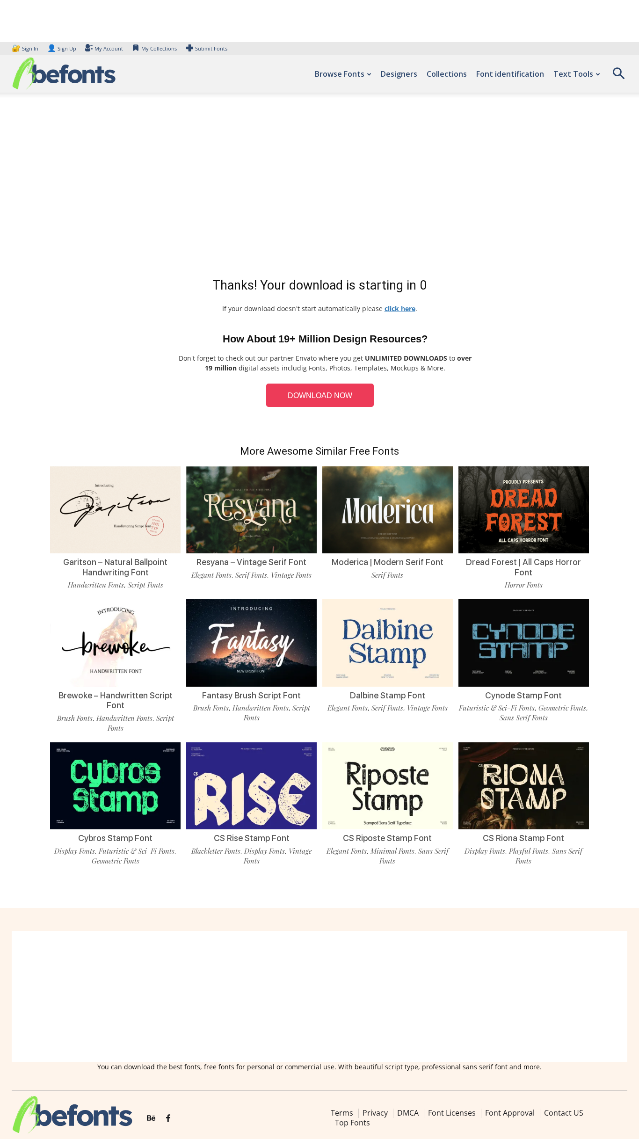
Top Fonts (352, 1122)
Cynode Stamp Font (523, 695)
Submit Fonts (211, 48)
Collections (447, 74)
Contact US (563, 1113)
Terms (342, 1113)
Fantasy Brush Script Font (251, 695)
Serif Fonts (251, 575)
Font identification (510, 74)
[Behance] (151, 1118)
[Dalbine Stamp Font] (387, 642)
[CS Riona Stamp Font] (523, 785)
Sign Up (61, 48)
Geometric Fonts (562, 707)
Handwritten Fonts (96, 584)
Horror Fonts (524, 584)
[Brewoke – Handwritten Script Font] (115, 642)
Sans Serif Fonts (524, 717)
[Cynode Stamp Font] (523, 642)
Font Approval (510, 1113)
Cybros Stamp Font (115, 838)
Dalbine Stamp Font (387, 695)
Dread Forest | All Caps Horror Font (523, 567)
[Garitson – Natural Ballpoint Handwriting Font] (115, 509)
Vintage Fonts (291, 575)
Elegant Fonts (211, 575)
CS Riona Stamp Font (523, 838)
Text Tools (573, 74)
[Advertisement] (319, 187)
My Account (108, 48)
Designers (399, 74)
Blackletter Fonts (215, 851)
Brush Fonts (75, 718)
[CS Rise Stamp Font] (251, 785)
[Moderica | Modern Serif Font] (387, 509)
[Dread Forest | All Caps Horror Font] (523, 509)
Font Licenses (452, 1113)
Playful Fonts (528, 851)
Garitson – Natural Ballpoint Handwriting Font (115, 567)
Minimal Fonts (392, 851)
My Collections (159, 48)
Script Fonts (145, 584)
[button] (618, 76)
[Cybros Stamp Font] (115, 785)
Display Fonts (74, 851)
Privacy (375, 1113)
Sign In (26, 48)
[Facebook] (168, 1118)
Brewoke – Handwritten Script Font (115, 700)
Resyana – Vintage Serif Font (251, 562)
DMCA (408, 1113)
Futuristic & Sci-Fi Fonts (497, 707)
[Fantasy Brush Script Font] (251, 642)
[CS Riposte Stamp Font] (387, 785)
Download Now (320, 395)
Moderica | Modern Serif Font (387, 562)
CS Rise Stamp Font (252, 838)
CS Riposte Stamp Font (387, 838)
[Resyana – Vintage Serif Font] (251, 509)
